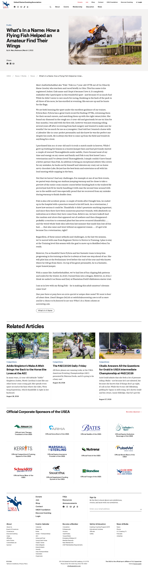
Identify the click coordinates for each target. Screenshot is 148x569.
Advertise (119, 536)
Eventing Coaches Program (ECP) (100, 527)
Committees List (11, 542)
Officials (92, 531)
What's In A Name (45, 310)
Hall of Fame (10, 540)
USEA (9, 76)
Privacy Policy (24, 563)
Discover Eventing (127, 2)
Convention (66, 527)
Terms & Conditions (12, 563)
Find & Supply (137, 563)
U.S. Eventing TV (122, 531)
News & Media (122, 524)
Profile (9, 25)
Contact (100, 2)
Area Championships (42, 551)
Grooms (65, 531)
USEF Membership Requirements (72, 545)
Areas (8, 536)
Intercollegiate (40, 545)
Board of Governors (12, 529)
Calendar (38, 527)
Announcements (70, 503)
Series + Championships (43, 533)
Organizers (39, 556)
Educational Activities (96, 529)
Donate (80, 2)
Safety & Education (98, 524)
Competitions (12, 362)
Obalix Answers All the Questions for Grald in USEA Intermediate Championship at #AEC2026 (119, 370)
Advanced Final (40, 538)
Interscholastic (40, 547)
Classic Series (40, 542)
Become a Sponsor (133, 412)
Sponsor (9, 545)
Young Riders (67, 536)
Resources (67, 500)
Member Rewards (68, 540)
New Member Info (68, 542)
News (32, 76)
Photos (119, 529)
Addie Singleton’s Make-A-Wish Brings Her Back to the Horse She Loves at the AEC (26, 370)
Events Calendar (42, 524)
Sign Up (93, 497)
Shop (93, 2)
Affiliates (9, 538)
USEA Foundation (112, 2)
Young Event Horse (41, 540)
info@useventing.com (74, 566)
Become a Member (70, 524)
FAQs (65, 497)
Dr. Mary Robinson (15, 50)
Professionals (67, 529)
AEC (37, 536)
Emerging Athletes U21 (69, 538)
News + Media (20, 76)
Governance (10, 531)
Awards (38, 549)
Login (140, 2)
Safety (92, 533)
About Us (9, 527)
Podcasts (119, 533)
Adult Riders (66, 533)
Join (87, 2)
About (9, 524)
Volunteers (39, 553)
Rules (37, 531)
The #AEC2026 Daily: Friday (69, 366)
